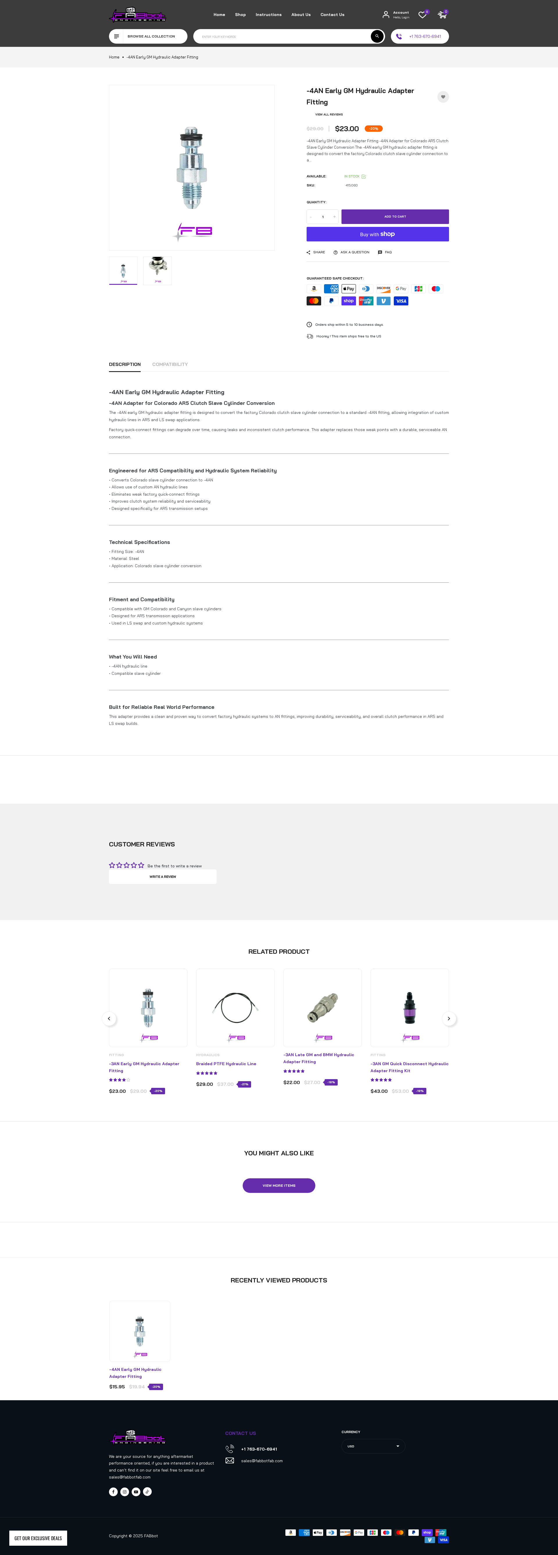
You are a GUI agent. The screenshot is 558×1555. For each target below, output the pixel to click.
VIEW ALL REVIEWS (329, 114)
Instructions (269, 14)
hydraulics (208, 1055)
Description (125, 364)
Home (219, 14)
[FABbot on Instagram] (124, 1492)
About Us (301, 14)
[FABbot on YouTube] (136, 1492)
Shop (240, 14)
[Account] (386, 14)
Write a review (163, 877)
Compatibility (170, 364)
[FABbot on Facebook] (113, 1492)
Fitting (116, 1055)
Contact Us (332, 14)
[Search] (377, 36)
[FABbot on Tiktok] (147, 1491)
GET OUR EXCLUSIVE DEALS (38, 1538)
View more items (279, 1185)
